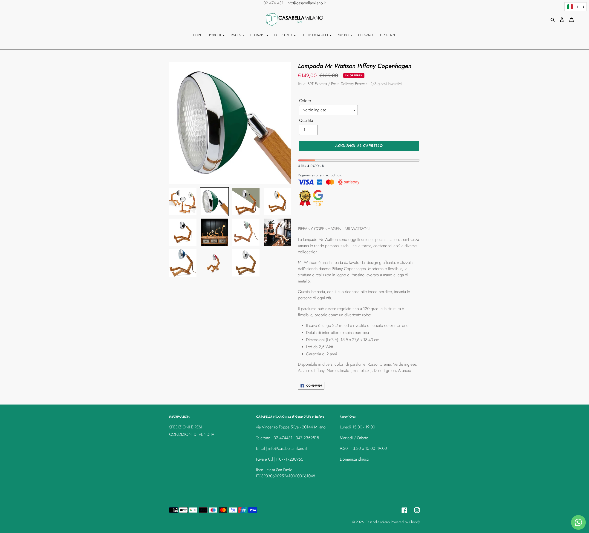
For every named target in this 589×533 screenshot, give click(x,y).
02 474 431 (273, 3)
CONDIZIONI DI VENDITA (191, 434)
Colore (305, 101)
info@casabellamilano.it (306, 3)
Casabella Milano (378, 521)
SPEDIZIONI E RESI (185, 427)
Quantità (306, 120)
